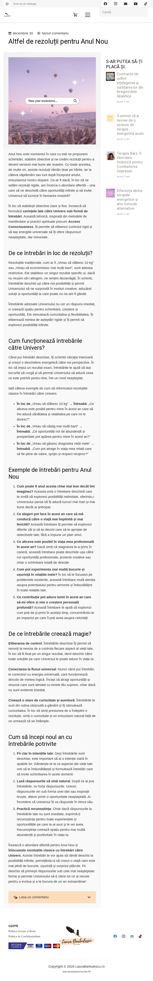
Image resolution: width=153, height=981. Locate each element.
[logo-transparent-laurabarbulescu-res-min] (7, 15)
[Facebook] (115, 936)
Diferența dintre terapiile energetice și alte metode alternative (130, 200)
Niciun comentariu (55, 33)
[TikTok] (140, 936)
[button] (87, 14)
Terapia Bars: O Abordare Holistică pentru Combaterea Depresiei (130, 162)
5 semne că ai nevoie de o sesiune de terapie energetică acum (130, 125)
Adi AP (87, 971)
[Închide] (100, 22)
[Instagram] (123, 936)
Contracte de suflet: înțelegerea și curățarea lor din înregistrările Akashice (130, 85)
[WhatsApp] (7, 3)
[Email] (132, 936)
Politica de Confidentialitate (24, 936)
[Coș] (75, 15)
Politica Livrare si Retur (22, 931)
